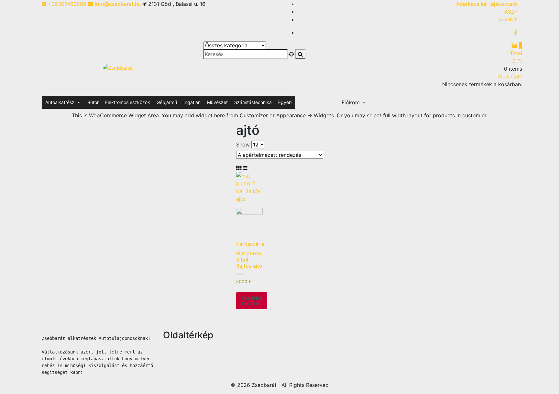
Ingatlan (192, 102)
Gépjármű (167, 102)
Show (243, 144)
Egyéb (285, 102)
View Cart (510, 76)
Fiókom (351, 102)
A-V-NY (508, 19)
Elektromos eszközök (127, 102)
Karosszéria (250, 244)
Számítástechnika (253, 102)
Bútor (93, 102)
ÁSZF (510, 11)
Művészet (217, 102)
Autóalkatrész (59, 102)
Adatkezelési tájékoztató (486, 4)
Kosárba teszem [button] (251, 301)
